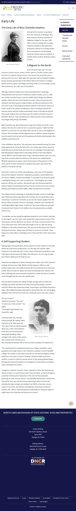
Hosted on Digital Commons (38, 507)
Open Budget (44, 502)
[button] (67, 8)
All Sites (9, 15)
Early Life (65, 30)
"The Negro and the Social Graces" (67, 38)
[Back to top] (71, 404)
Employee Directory (13, 498)
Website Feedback (34, 498)
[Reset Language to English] (64, 2)
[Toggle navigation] (73, 8)
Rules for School (67, 51)
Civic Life (65, 46)
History (39, 15)
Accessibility (46, 498)
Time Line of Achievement (66, 57)
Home (3, 15)
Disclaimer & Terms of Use (60, 498)
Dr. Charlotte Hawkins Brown (52, 15)
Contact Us (38, 419)
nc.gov (24, 498)
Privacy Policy (33, 502)
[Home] (13, 6)
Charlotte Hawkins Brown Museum (24, 15)
